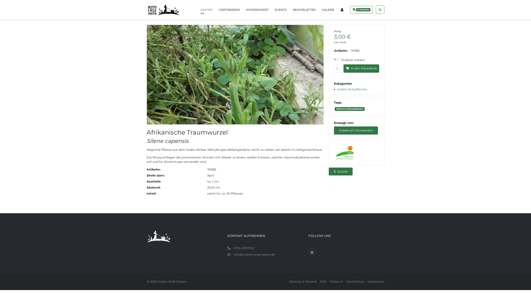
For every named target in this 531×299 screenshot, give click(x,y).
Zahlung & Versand (302, 281)
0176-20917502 (244, 248)
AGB (323, 281)
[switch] (337, 59)
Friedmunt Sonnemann (356, 130)
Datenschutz (355, 281)
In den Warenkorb (363, 68)
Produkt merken (353, 60)
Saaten (206, 10)
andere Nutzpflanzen (352, 89)
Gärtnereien (229, 10)
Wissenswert (257, 10)
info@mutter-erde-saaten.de (254, 254)
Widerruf (336, 281)
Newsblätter (304, 10)
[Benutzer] (342, 10)
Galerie (328, 10)
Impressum (376, 281)
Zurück (342, 171)
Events (281, 10)
